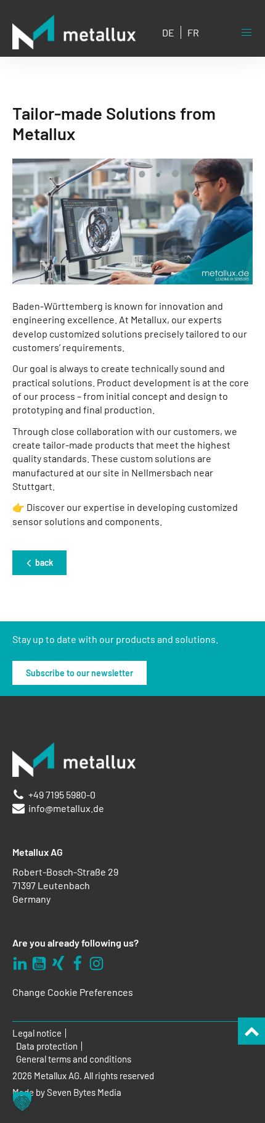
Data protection (47, 1046)
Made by (66, 1092)
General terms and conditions (73, 1059)
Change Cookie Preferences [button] (72, 992)
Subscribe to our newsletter (79, 673)
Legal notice (37, 1033)
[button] (22, 1101)
